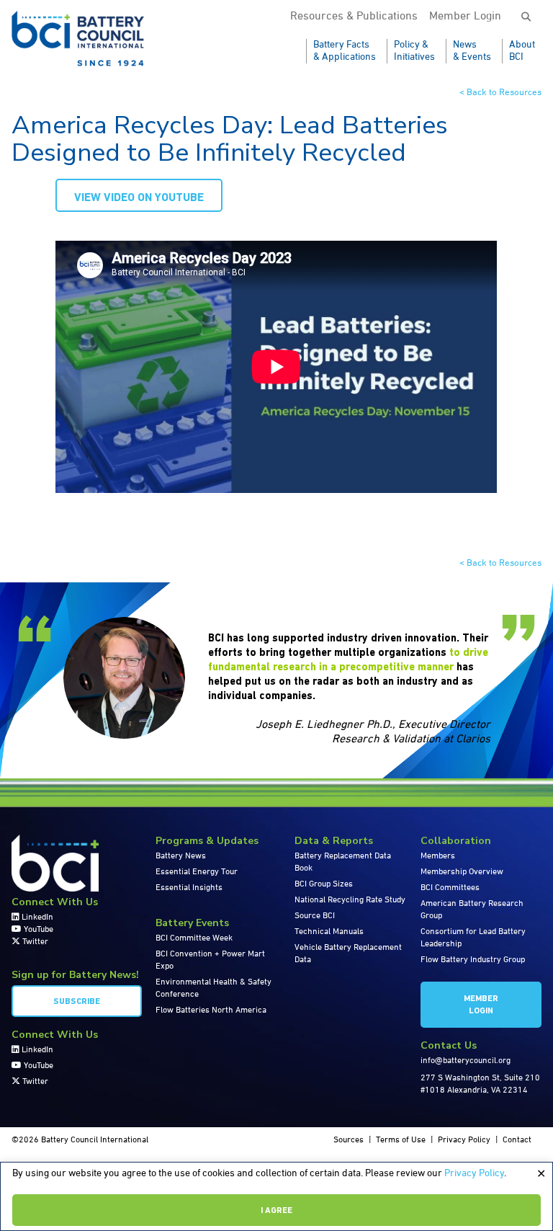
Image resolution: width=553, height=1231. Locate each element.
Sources (348, 1140)
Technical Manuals (329, 932)
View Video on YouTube (139, 198)
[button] (526, 17)
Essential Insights (189, 888)
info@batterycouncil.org (466, 1061)
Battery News (181, 856)
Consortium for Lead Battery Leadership (473, 938)
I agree (276, 1210)
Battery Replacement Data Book (343, 862)
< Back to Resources (500, 92)
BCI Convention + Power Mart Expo (210, 960)
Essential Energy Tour (197, 872)
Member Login (465, 16)
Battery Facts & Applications (344, 51)
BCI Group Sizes (324, 884)
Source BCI (315, 916)
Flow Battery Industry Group (473, 960)
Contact (517, 1140)
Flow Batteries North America (211, 1010)
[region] (276, 1196)
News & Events (472, 51)
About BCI (522, 51)
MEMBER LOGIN (481, 1005)
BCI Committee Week (194, 938)
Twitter (34, 942)
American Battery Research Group (472, 909)
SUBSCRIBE (76, 1001)
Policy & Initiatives (414, 51)
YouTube (37, 929)
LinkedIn (36, 917)
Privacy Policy (474, 1173)
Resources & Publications (354, 16)
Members (438, 856)
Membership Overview (462, 872)
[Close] (540, 1174)
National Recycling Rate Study (350, 900)
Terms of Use (401, 1140)
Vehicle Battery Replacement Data (348, 953)
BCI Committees (450, 888)
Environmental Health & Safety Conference (213, 988)
